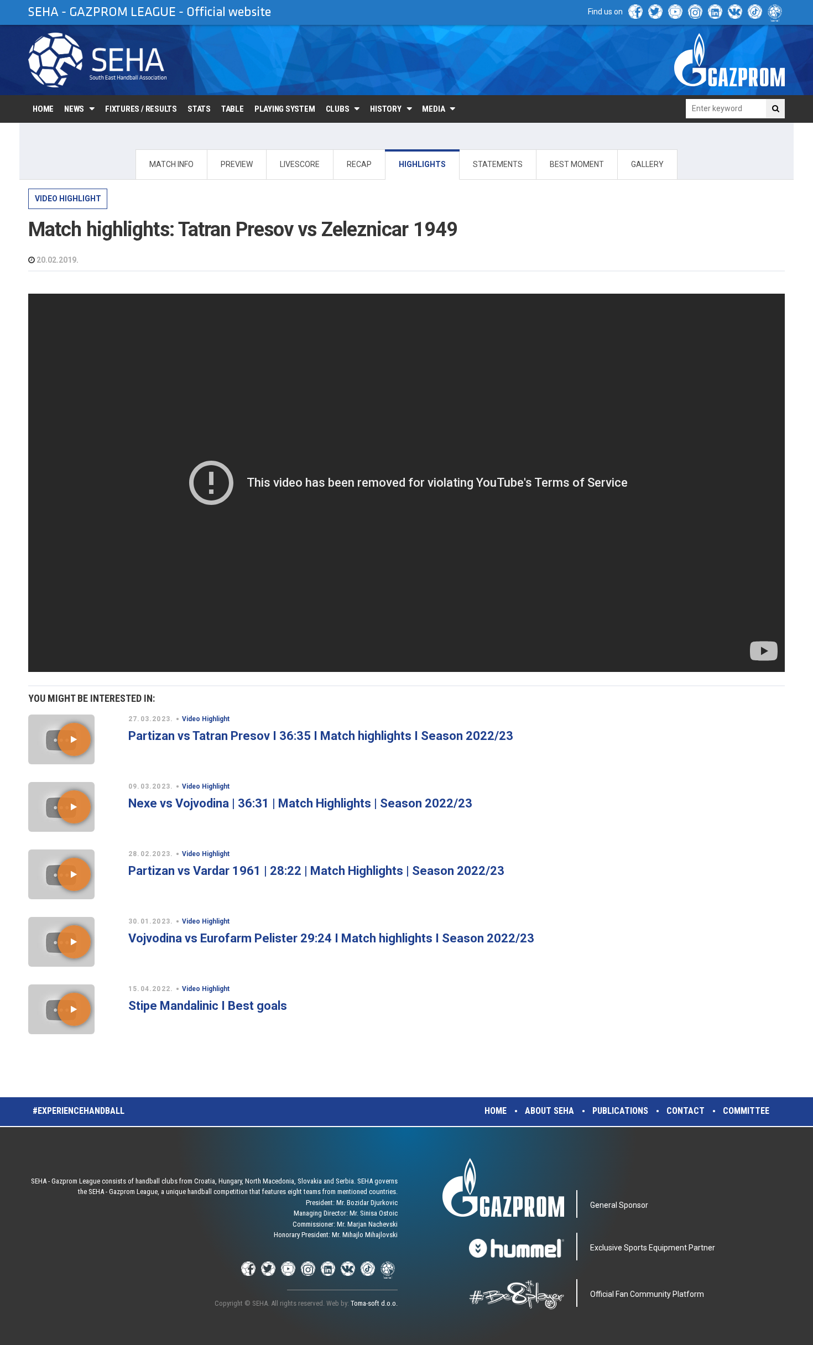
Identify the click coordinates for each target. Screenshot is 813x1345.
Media (433, 109)
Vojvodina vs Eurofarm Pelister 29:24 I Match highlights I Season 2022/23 (331, 938)
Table (232, 109)
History (385, 109)
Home (43, 109)
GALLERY (647, 164)
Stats (199, 109)
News (74, 109)
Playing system (284, 109)
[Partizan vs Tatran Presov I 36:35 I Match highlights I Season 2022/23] (73, 739)
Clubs (338, 109)
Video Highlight (68, 198)
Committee (746, 1111)
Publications (620, 1111)
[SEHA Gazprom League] (97, 60)
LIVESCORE (300, 164)
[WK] (735, 11)
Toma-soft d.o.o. (374, 1303)
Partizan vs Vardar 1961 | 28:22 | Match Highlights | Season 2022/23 (316, 871)
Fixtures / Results (141, 109)
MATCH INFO (171, 164)
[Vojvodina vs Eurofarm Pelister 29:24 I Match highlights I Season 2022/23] (73, 942)
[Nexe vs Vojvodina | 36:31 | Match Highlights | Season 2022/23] (73, 807)
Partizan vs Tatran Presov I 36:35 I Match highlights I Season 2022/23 (320, 736)
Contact (685, 1111)
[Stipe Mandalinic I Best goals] (73, 1009)
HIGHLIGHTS (422, 164)
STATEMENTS (498, 164)
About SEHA (549, 1111)
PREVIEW (237, 164)
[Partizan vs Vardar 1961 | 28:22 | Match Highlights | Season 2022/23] (73, 874)
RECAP (359, 164)
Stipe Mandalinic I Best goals (207, 1006)
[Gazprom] (729, 60)
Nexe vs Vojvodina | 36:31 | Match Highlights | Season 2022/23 (300, 803)
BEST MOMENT (577, 164)
